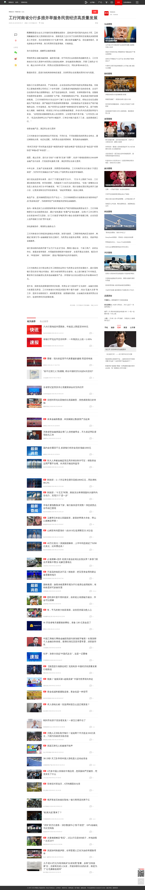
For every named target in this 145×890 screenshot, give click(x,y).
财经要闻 (108, 74)
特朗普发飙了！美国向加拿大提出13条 (118, 99)
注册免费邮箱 (127, 2)
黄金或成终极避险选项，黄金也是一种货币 (67, 692)
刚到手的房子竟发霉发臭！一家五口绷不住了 (64, 720)
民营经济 (30, 33)
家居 (125, 327)
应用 (16, 2)
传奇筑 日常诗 (110, 354)
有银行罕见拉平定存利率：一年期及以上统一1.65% (67, 339)
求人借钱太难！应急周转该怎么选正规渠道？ (68, 704)
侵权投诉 (115, 888)
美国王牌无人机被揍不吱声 (60, 746)
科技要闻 (108, 212)
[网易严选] (100, 2)
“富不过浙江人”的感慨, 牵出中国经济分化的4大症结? (68, 371)
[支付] (107, 2)
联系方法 (64, 888)
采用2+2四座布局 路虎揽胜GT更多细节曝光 (119, 273)
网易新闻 (112, 12)
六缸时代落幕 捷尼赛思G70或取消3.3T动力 (119, 290)
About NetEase (50, 888)
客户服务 (77, 888)
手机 (106, 327)
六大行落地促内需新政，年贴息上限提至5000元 (65, 326)
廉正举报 (109, 888)
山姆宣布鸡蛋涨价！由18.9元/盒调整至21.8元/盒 (70, 530)
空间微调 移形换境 (111, 364)
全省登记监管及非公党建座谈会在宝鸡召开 (63, 387)
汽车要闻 (108, 253)
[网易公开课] (93, 2)
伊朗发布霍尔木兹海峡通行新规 (115, 94)
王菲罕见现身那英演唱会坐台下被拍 (117, 194)
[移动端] (86, 2)
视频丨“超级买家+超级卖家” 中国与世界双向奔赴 (70, 679)
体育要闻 (108, 119)
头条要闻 (108, 24)
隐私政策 (83, 888)
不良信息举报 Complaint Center (96, 888)
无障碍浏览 (24, 2)
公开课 (132, 327)
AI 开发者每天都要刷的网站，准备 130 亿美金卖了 (67, 622)
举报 (96, 23)
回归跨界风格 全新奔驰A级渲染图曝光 (118, 285)
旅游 (112, 327)
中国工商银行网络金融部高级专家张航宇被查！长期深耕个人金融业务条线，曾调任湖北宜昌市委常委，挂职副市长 (69, 641)
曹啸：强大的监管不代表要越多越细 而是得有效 (69, 358)
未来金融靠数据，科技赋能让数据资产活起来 (68, 419)
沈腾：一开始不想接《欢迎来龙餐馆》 (118, 189)
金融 (75, 40)
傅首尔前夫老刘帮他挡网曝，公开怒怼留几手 (120, 199)
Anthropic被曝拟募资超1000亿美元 (117, 247)
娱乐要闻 (108, 168)
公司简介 (58, 888)
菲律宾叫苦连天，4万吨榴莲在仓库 (63, 784)
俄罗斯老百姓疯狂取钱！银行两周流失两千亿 (68, 800)
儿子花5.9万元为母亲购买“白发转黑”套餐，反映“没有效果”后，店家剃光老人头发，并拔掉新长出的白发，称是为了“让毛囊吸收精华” (70, 866)
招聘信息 (70, 888)
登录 (118, 2)
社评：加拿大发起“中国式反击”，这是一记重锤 (65, 654)
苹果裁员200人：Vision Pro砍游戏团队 (118, 242)
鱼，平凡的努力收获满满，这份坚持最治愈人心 (69, 610)
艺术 (119, 327)
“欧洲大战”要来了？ (52, 812)
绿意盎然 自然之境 (111, 359)
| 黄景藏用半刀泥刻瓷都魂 (116, 300)
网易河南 (17, 12)
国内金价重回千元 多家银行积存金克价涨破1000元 (67, 448)
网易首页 (11, 2)
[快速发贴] (15, 34)
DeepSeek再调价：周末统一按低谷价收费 (119, 237)
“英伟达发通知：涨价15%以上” (115, 232)
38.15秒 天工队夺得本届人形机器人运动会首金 (65, 758)
